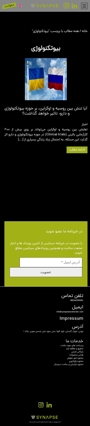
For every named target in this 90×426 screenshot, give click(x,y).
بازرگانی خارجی (77, 352)
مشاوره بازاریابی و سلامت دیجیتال (68, 364)
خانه (84, 31)
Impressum (71, 318)
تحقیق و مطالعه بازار (74, 348)
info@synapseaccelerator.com (69, 312)
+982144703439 (76, 300)
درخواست (9, 6)
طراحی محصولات (76, 355)
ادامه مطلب (77, 149)
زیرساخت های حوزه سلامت (71, 345)
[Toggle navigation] (84, 6)
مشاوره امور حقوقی (75, 358)
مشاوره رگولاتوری (76, 361)
